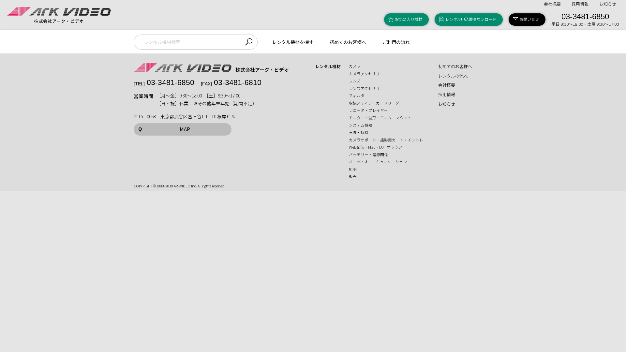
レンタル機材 (328, 66)
